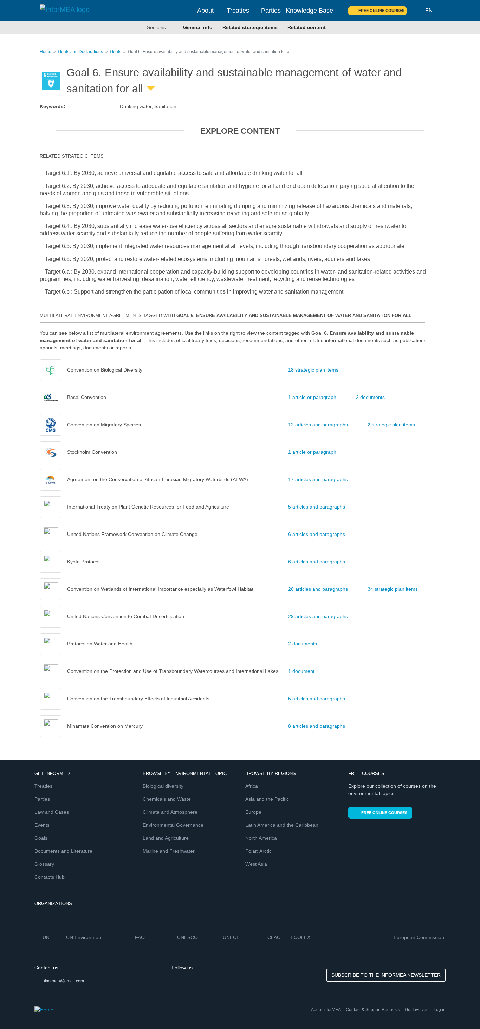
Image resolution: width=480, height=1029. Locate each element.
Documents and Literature (63, 851)
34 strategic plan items (393, 589)
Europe (253, 812)
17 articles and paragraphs (318, 479)
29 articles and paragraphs (318, 616)
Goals (115, 51)
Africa (251, 786)
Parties (271, 10)
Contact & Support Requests (373, 1009)
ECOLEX (301, 937)
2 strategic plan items (391, 424)
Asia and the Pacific (267, 799)
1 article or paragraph (312, 397)
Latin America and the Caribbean (281, 825)
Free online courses (381, 10)
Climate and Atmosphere (170, 812)
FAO (140, 937)
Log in (440, 1009)
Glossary (44, 864)
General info (198, 27)
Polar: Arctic (258, 851)
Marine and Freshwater (169, 851)
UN (47, 937)
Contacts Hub (49, 877)
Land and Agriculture (166, 838)
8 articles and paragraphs (316, 726)
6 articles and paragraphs (316, 534)
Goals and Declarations (80, 51)
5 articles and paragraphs (316, 507)
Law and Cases (51, 812)
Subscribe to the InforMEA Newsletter (386, 975)
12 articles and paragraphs (318, 424)
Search (416, 10)
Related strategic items (250, 27)
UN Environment (85, 937)
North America (261, 838)
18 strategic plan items (313, 370)
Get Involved (417, 1009)
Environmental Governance (173, 825)
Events (42, 825)
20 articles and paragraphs (318, 589)
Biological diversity (163, 786)
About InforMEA (326, 1009)
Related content (306, 27)
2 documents (370, 397)
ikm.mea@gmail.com (64, 980)
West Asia (256, 864)
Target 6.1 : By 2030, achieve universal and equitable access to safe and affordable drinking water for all (174, 173)
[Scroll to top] (459, 1008)
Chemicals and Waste (167, 799)
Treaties (238, 10)
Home (45, 51)
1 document (301, 671)
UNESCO (188, 937)
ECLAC (273, 937)
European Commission (420, 937)
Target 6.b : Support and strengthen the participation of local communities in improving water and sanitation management (194, 292)
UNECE (232, 937)
